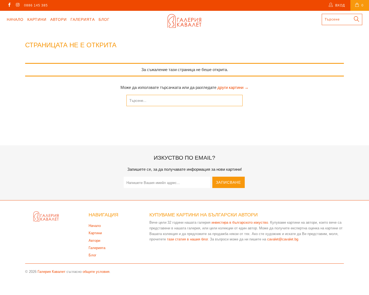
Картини (36, 19)
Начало (15, 19)
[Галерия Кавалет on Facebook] (9, 5)
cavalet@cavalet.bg (282, 239)
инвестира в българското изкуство (240, 222)
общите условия (96, 272)
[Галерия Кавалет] (184, 21)
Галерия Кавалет (51, 272)
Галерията (83, 19)
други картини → (233, 87)
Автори (58, 19)
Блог (104, 19)
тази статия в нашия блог (187, 239)
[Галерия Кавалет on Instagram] (17, 5)
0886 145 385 (36, 5)
